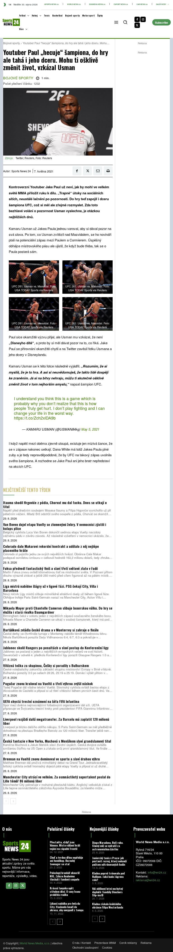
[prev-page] (6, 801)
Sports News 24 (21, 171)
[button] (125, 22)
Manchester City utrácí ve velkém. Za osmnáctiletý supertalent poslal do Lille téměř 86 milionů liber (56, 778)
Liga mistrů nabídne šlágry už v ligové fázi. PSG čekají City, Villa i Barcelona (50, 588)
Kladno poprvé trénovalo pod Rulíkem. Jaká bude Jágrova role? (108, 876)
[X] (137, 25)
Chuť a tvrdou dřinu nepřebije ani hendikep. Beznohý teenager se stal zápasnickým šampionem (66, 862)
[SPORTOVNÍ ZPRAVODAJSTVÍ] (7, 22)
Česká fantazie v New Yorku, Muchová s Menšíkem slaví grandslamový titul (57, 741)
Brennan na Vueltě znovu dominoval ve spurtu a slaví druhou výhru (51, 758)
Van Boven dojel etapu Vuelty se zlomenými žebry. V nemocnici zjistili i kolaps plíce (54, 526)
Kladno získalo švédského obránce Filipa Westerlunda (107, 905)
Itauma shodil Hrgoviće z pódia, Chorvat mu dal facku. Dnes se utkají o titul (55, 504)
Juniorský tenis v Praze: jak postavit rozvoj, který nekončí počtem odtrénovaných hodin (109, 861)
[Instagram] (143, 19)
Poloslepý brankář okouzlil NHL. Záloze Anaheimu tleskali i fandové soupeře (65, 876)
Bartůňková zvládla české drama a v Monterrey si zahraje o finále (51, 629)
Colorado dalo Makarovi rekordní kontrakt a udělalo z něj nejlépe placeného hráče (51, 548)
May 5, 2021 (90, 429)
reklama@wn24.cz (148, 880)
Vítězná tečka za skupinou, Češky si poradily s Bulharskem (46, 665)
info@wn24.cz (157, 872)
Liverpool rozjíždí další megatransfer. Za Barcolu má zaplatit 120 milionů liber (56, 721)
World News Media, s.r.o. (35, 943)
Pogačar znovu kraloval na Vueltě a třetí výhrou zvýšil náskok (48, 683)
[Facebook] (137, 19)
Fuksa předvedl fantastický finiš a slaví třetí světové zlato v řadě (50, 568)
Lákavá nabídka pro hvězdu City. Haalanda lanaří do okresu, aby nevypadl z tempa (66, 907)
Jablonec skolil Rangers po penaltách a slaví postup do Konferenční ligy (56, 647)
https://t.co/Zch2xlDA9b (35, 418)
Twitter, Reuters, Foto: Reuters (34, 158)
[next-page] (13, 801)
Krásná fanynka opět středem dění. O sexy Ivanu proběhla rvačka (65, 891)
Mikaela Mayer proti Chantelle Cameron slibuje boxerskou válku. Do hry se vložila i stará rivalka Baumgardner (57, 610)
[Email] (97, 170)
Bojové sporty (11, 43)
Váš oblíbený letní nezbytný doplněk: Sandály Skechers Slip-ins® (107, 892)
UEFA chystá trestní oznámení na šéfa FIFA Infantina (41, 701)
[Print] (108, 170)
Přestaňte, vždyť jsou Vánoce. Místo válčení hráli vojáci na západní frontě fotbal (65, 847)
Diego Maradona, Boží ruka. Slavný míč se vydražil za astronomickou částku (107, 846)
